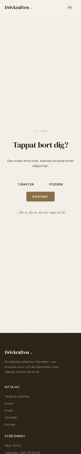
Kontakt (40, 196)
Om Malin (11, 417)
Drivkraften (17, 7)
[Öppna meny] (72, 7)
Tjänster (26, 184)
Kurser (9, 403)
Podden (56, 184)
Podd (8, 410)
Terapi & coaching (17, 396)
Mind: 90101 (13, 445)
